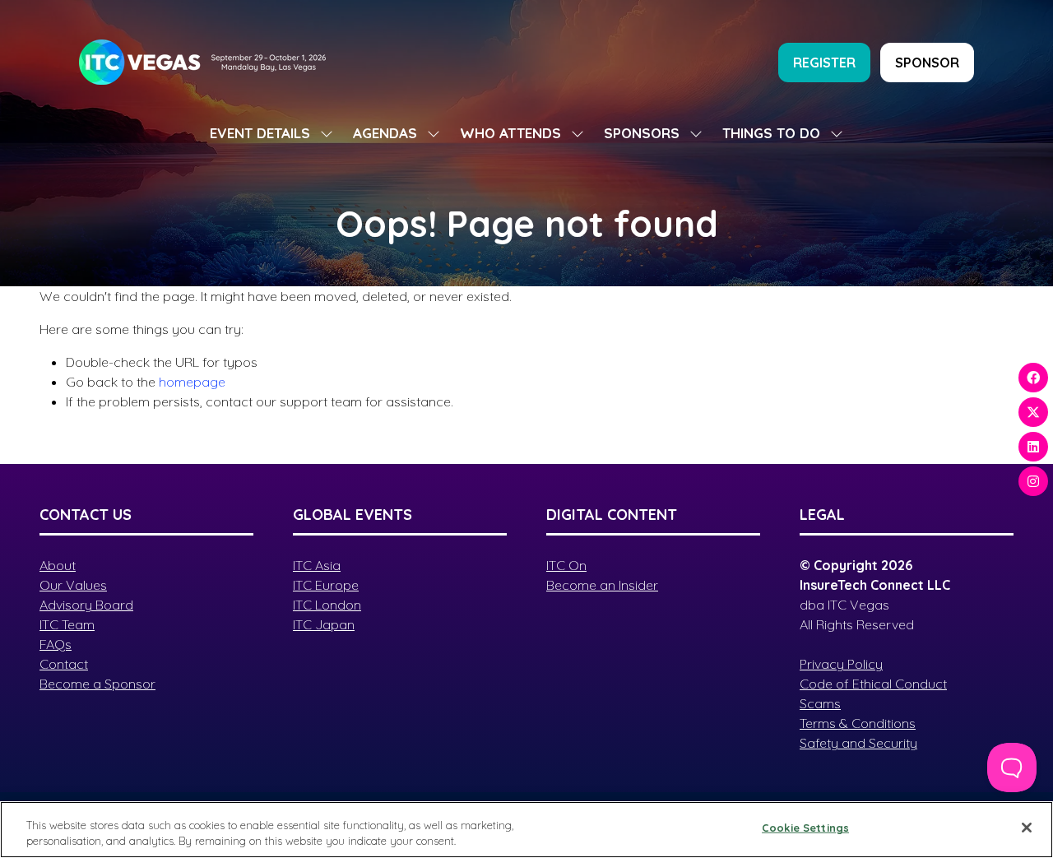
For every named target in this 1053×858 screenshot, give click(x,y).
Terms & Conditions (858, 723)
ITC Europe (326, 585)
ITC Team (67, 624)
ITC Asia (317, 565)
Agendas (385, 132)
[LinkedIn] (1033, 446)
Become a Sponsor (97, 683)
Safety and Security (858, 743)
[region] (526, 829)
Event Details (260, 132)
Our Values (73, 585)
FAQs (55, 644)
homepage (192, 381)
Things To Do (771, 132)
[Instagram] (1033, 481)
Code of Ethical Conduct (873, 683)
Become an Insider (602, 585)
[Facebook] (1033, 377)
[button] (824, 62)
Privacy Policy (841, 664)
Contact (63, 664)
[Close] (1027, 827)
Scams (820, 703)
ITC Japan (324, 624)
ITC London (327, 604)
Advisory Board (86, 604)
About (57, 565)
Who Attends (510, 132)
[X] (1033, 412)
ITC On (566, 565)
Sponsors (642, 132)
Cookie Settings (805, 827)
